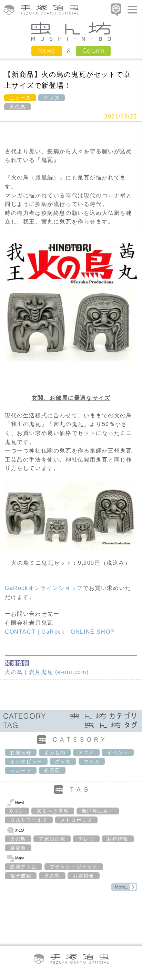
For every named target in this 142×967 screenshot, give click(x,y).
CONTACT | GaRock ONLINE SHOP (60, 632)
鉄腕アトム (23, 867)
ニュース (20, 98)
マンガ (92, 761)
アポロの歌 (52, 839)
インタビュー (26, 761)
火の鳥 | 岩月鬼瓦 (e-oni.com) (47, 672)
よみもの (54, 752)
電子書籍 (20, 875)
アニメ (86, 752)
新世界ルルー (98, 811)
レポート (20, 770)
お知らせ (20, 752)
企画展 (52, 770)
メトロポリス (76, 820)
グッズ (51, 98)
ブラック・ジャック (74, 867)
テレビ (86, 839)
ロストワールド (29, 820)
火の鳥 (17, 107)
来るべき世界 (53, 811)
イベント (117, 752)
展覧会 (18, 848)
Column (93, 50)
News (46, 50)
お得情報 (117, 839)
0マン (17, 811)
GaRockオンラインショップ (44, 588)
